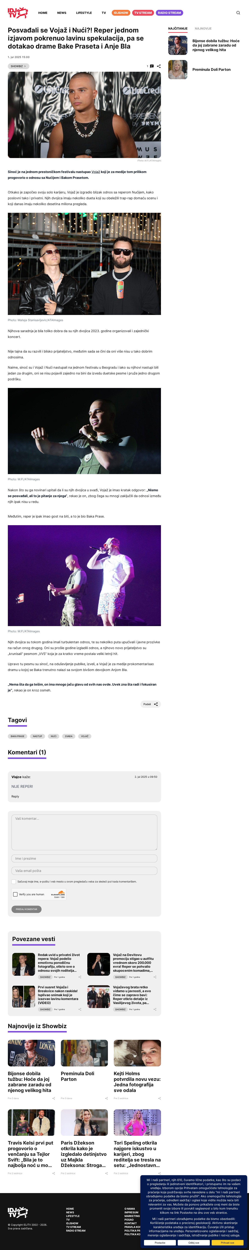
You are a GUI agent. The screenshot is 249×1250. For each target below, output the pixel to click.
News (61, 13)
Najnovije (203, 28)
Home (42, 13)
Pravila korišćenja (138, 1226)
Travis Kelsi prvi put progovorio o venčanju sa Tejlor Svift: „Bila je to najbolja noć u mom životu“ (30, 1157)
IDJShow (72, 1223)
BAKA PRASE (17, 736)
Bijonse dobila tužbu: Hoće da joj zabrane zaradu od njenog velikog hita (29, 1082)
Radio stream (169, 13)
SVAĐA (68, 736)
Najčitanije (178, 28)
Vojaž (96, 172)
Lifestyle (84, 13)
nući (53, 736)
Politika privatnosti (139, 1230)
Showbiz (17, 66)
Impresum (131, 1212)
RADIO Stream (75, 1230)
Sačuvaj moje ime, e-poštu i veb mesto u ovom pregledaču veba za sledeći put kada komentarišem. (77, 881)
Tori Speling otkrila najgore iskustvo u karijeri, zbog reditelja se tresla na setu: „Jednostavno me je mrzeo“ (137, 1157)
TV (104, 13)
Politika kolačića (137, 1234)
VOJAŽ (84, 736)
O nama (129, 1208)
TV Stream (143, 13)
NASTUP (37, 736)
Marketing (132, 1216)
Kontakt (130, 1223)
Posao (129, 1219)
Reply (15, 796)
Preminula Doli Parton (77, 1076)
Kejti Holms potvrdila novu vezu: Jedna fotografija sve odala (137, 1082)
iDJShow (121, 13)
